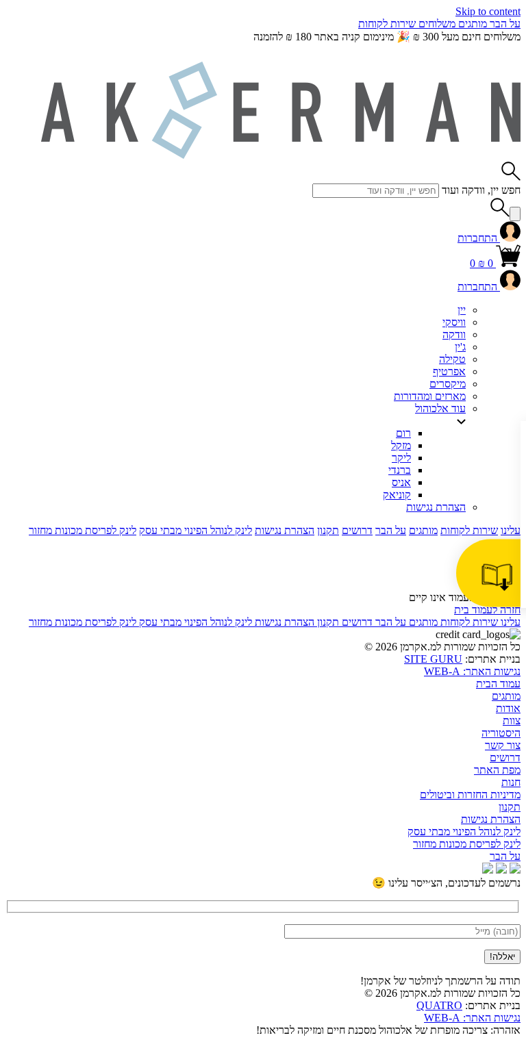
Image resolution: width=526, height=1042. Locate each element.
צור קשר (503, 745)
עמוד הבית (498, 683)
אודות (508, 708)
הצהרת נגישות (436, 507)
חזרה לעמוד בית (487, 609)
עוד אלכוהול (440, 408)
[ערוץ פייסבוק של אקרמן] (487, 870)
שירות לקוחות (387, 23)
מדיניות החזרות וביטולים (470, 794)
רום (403, 433)
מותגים (471, 23)
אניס (401, 482)
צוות (512, 720)
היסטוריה (501, 733)
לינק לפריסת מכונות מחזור (82, 530)
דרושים (357, 530)
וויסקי (454, 322)
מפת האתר (497, 770)
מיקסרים (447, 384)
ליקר (401, 457)
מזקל (401, 445)
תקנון (328, 530)
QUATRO (439, 1005)
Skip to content (488, 11)
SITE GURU (433, 659)
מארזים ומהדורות (430, 396)
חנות (511, 782)
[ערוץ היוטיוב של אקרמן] (515, 870)
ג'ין (460, 347)
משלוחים (435, 23)
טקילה (452, 359)
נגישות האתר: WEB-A (472, 671)
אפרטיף (449, 371)
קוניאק (397, 494)
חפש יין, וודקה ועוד (481, 190)
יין (462, 310)
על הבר (504, 23)
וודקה (454, 334)
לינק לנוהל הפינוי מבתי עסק (195, 530)
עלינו (511, 530)
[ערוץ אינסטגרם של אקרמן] (501, 870)
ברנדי (399, 470)
